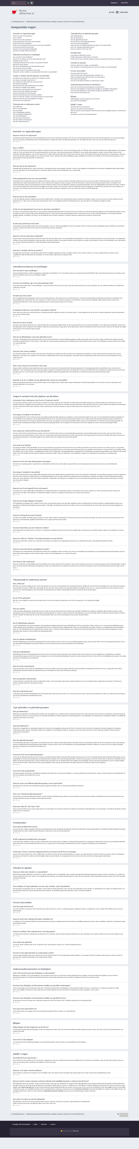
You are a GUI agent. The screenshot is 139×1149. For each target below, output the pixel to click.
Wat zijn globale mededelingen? (22, 114)
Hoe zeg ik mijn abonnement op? (80, 92)
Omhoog (17, 141)
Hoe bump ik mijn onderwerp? (22, 100)
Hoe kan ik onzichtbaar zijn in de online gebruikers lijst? (29, 59)
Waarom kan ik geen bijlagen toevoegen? (25, 91)
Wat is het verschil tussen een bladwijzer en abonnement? (88, 87)
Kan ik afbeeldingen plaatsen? (22, 112)
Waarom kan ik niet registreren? (22, 39)
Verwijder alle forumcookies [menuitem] (21, 1124)
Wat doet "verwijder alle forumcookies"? (25, 50)
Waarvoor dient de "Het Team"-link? (81, 49)
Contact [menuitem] (52, 1124)
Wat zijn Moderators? (77, 38)
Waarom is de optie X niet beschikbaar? (82, 108)
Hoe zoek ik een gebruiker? (79, 79)
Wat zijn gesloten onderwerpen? (22, 119)
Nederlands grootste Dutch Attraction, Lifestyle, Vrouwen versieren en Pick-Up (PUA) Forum (55, 1114)
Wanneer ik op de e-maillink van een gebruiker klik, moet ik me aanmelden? (35, 72)
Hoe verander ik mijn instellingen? (23, 57)
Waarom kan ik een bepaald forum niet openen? (27, 89)
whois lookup (19, 1085)
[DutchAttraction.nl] (22, 12)
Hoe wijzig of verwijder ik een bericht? (24, 80)
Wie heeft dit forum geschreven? (80, 107)
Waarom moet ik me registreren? (22, 36)
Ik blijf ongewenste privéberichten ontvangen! (84, 57)
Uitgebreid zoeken (31, 3)
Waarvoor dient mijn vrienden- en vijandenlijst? (84, 65)
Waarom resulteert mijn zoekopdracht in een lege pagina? (88, 77)
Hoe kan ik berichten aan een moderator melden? (27, 95)
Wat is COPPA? (17, 38)
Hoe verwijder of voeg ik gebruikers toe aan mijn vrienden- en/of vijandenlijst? (94, 67)
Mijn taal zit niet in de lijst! (20, 64)
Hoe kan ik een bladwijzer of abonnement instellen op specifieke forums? (92, 90)
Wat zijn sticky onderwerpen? (21, 118)
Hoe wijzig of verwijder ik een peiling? (24, 87)
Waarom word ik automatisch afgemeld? (25, 49)
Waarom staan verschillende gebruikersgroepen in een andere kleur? (91, 45)
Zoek (28, 3)
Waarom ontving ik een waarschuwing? (24, 93)
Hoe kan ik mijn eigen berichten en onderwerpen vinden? (87, 80)
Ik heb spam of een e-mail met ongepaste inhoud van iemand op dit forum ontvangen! (96, 59)
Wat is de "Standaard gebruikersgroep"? (83, 47)
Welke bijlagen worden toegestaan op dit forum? (85, 98)
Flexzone (75, 1131)
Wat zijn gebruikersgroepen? (79, 39)
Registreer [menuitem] (114, 3)
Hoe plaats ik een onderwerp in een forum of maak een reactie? (31, 78)
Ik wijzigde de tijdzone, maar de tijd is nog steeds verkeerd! (30, 62)
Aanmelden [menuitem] (124, 3)
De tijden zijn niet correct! (20, 60)
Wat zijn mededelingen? (20, 116)
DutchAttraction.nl (18, 1114)
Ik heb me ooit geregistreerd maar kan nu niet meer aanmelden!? (32, 45)
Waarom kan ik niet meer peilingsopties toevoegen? (28, 85)
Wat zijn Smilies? (18, 110)
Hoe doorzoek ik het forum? (79, 73)
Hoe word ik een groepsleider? (80, 43)
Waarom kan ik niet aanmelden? (22, 43)
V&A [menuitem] (114, 12)
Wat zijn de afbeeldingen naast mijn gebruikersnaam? (29, 66)
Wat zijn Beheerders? (77, 36)
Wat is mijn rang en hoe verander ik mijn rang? (26, 70)
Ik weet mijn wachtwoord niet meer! (23, 47)
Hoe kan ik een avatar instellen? (22, 68)
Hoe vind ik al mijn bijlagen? (79, 100)
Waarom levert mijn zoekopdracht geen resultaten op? (87, 75)
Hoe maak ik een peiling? (20, 83)
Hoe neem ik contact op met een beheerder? (84, 114)
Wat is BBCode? (17, 106)
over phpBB (39, 1062)
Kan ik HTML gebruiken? (20, 108)
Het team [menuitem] (44, 1124)
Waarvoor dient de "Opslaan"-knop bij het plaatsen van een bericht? (33, 96)
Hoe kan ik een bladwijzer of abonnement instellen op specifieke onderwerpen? (94, 89)
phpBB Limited (78, 1060)
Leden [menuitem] (35, 1124)
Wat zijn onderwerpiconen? (21, 121)
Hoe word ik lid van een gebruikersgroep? (83, 41)
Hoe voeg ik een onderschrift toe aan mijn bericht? (28, 82)
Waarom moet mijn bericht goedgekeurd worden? (28, 98)
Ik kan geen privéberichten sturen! (81, 55)
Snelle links (123, 12)
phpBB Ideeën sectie (104, 1072)
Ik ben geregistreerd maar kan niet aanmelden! (26, 41)
